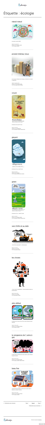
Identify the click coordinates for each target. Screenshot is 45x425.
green (14, 182)
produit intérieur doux (20, 54)
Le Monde (18, 327)
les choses (16, 258)
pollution (23, 173)
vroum (14, 93)
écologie (19, 129)
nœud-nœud (17, 22)
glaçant (15, 137)
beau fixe (15, 368)
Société (18, 128)
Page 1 (27, 403)
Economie (18, 326)
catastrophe (15, 129)
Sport (20, 128)
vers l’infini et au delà (20, 226)
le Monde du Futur (22, 129)
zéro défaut (16, 303)
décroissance (16, 249)
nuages (21, 360)
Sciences (18, 172)
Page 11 (39, 403)
